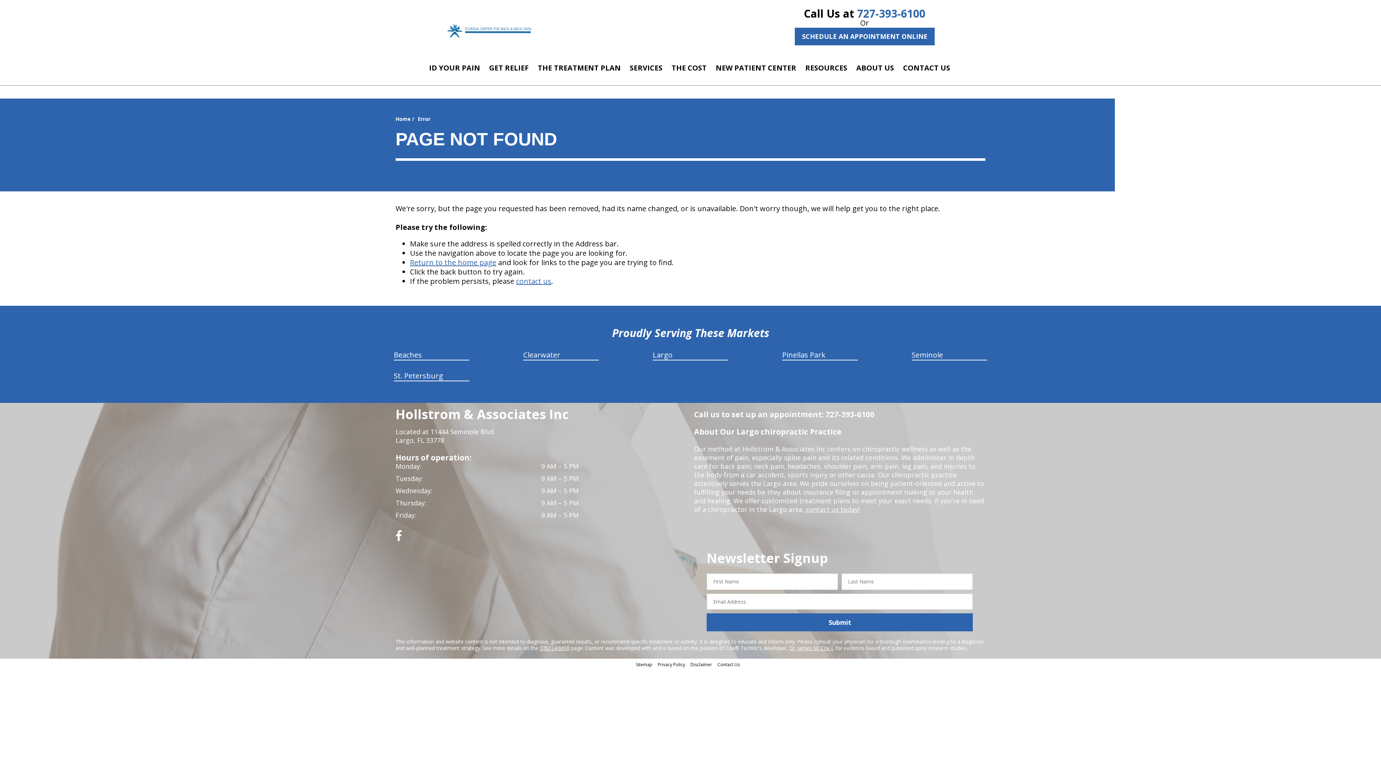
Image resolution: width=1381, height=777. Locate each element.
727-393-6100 (891, 13)
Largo (663, 355)
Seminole (927, 355)
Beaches (408, 355)
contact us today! (833, 509)
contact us (533, 281)
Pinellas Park (803, 355)
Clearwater (541, 355)
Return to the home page (453, 262)
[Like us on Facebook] (398, 538)
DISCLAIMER (555, 648)
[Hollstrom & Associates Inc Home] (490, 30)
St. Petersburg (418, 376)
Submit (840, 622)
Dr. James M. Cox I (811, 648)
